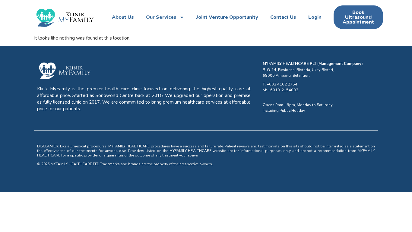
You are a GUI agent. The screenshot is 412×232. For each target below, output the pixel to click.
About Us (123, 17)
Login (315, 17)
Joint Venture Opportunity (227, 17)
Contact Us (283, 17)
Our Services (161, 17)
